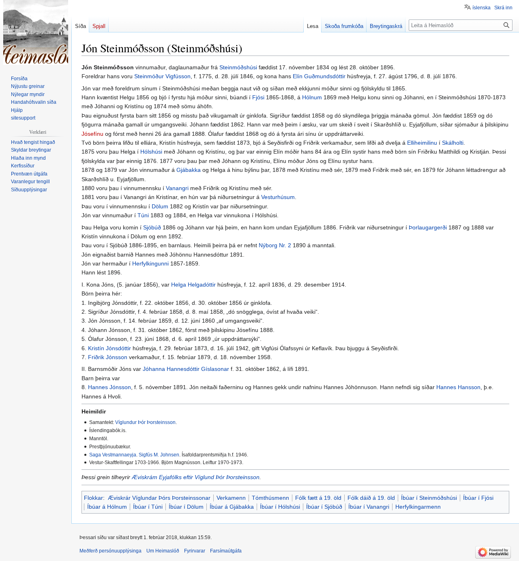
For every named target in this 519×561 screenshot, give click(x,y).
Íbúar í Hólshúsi (280, 506)
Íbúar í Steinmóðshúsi (429, 498)
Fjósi (258, 97)
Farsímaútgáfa (226, 551)
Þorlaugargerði (428, 227)
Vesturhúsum (278, 197)
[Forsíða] (35, 32)
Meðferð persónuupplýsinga (110, 551)
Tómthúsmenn (270, 498)
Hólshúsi (151, 151)
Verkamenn (231, 498)
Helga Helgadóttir (193, 284)
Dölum (160, 206)
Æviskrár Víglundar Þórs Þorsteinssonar (159, 498)
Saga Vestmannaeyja (112, 454)
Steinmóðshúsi (238, 67)
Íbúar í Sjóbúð (324, 506)
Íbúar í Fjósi (478, 498)
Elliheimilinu (422, 142)
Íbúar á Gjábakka (232, 506)
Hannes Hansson (458, 387)
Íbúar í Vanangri (368, 506)
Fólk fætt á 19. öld (318, 498)
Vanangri (177, 188)
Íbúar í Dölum (186, 506)
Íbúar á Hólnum (107, 506)
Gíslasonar (215, 369)
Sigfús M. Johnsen (159, 454)
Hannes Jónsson (109, 387)
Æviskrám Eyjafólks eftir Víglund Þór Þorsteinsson (196, 477)
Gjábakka (188, 170)
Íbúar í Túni (148, 506)
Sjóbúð (152, 227)
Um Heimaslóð (162, 551)
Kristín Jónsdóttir (109, 348)
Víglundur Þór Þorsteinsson (145, 422)
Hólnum (312, 97)
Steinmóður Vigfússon (162, 76)
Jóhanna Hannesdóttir (171, 369)
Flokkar (93, 498)
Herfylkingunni (150, 263)
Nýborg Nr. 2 (275, 245)
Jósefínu (92, 134)
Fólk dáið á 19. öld (371, 498)
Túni (143, 215)
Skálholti (452, 142)
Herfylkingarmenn (418, 506)
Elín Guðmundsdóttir (319, 76)
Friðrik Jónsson (107, 357)
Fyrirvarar (194, 551)
